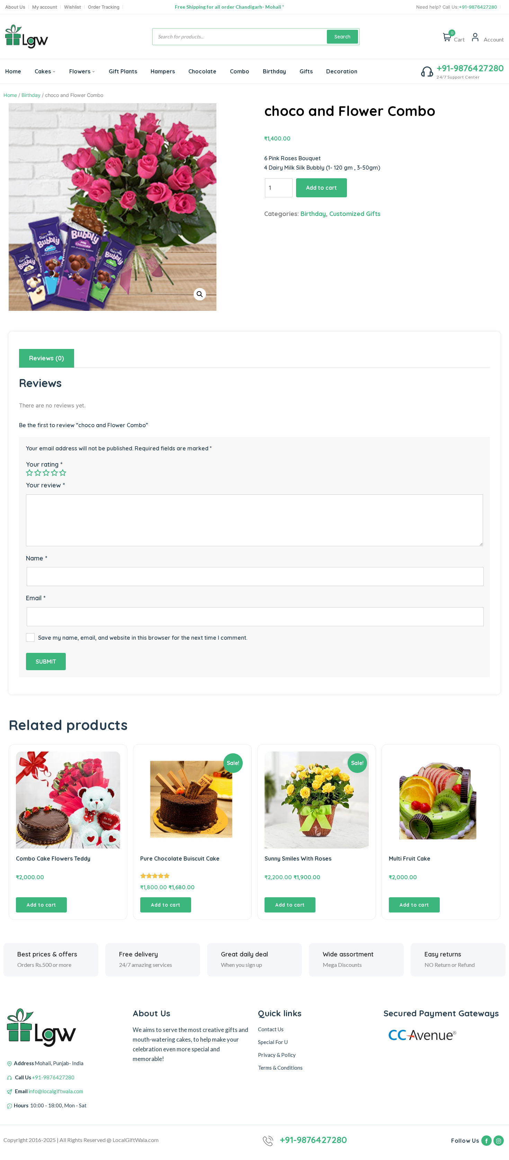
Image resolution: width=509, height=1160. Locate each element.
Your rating (44, 464)
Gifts (306, 71)
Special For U (273, 1042)
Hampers (163, 71)
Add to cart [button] (41, 905)
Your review (45, 485)
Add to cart (321, 187)
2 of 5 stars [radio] (37, 472)
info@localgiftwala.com (55, 1091)
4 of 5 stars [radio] (54, 472)
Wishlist (72, 7)
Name (36, 558)
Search (342, 37)
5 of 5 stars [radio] (62, 472)
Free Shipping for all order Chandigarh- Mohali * (229, 7)
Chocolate (202, 71)
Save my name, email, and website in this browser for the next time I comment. (142, 637)
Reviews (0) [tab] (46, 358)
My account (44, 7)
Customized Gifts (355, 214)
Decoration (341, 71)
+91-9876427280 (478, 7)
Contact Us (271, 1029)
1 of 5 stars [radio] (29, 472)
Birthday (274, 71)
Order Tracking (103, 7)
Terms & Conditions (280, 1067)
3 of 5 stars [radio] (46, 472)
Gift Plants (123, 71)
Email (35, 598)
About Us (15, 7)
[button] (200, 294)
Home (13, 71)
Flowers (79, 71)
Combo (239, 71)
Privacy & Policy (277, 1055)
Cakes (43, 71)
